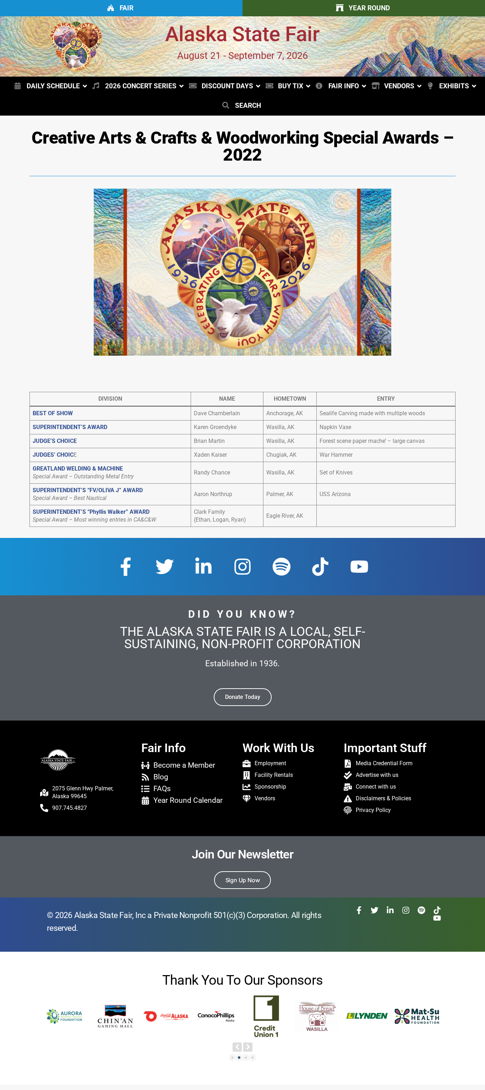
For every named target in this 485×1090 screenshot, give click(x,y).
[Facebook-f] (125, 566)
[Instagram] (242, 566)
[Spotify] (281, 566)
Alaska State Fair (242, 34)
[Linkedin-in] (203, 566)
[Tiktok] (320, 566)
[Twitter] (165, 566)
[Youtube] (359, 566)
